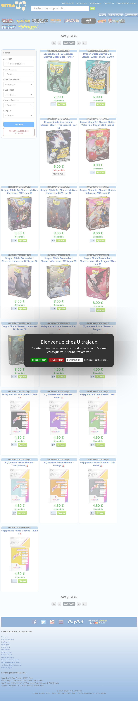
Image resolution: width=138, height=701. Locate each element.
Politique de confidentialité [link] (96, 360)
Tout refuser (56, 359)
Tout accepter (39, 359)
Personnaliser (74, 359)
